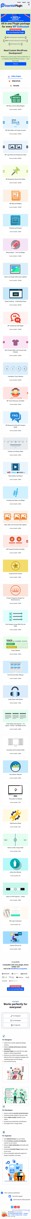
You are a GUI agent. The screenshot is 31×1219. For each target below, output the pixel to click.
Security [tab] (16, 86)
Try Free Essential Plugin (15, 32)
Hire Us (15, 64)
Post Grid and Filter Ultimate (15, 675)
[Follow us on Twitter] (12, 1207)
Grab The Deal (15, 30)
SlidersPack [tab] (16, 81)
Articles (19, 2)
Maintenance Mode (15, 823)
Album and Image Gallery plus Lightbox (15, 277)
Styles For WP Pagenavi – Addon (15, 896)
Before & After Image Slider (15, 847)
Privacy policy (26, 1210)
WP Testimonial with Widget (15, 326)
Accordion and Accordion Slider (16, 750)
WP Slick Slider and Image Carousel (15, 130)
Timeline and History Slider (15, 451)
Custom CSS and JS (15, 945)
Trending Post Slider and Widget (15, 500)
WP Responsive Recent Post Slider (15, 179)
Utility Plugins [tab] (16, 76)
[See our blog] (18, 1207)
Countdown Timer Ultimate (15, 376)
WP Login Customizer (15, 921)
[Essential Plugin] (11, 5)
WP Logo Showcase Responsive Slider (15, 155)
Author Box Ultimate (15, 872)
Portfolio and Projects (15, 228)
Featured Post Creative (15, 573)
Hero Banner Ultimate (15, 774)
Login (28, 2)
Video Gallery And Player (15, 476)
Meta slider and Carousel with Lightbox (15, 525)
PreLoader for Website (15, 799)
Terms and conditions (17, 1210)
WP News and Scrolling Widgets (15, 106)
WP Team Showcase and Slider (15, 401)
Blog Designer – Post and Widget (15, 252)
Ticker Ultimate (15, 650)
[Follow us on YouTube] (15, 1207)
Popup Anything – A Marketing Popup (15, 301)
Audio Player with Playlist (15, 699)
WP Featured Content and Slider (15, 549)
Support (24, 2)
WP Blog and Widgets (15, 203)
